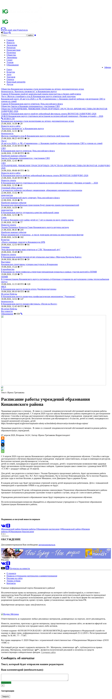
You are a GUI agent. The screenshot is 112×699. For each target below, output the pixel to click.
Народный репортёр (16, 82)
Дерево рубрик (13, 581)
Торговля (11, 77)
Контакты (11, 583)
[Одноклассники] (2, 438)
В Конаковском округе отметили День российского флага (28, 151)
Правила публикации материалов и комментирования (32, 576)
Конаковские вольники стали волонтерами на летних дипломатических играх (37, 121)
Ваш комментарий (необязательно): (22, 669)
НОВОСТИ (9, 118)
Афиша (107, 67)
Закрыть (5, 696)
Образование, (42, 529)
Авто (9, 74)
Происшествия (13, 50)
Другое (10, 84)
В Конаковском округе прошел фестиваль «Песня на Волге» (29, 304)
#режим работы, (28, 529)
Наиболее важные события (13, 156)
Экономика (12, 57)
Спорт (9, 60)
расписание (54, 529)
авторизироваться (47, 545)
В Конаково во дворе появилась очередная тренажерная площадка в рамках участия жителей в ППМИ (49, 272)
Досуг (4, 141)
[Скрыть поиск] (35, 35)
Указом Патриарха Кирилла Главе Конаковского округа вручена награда (35, 227)
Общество (11, 55)
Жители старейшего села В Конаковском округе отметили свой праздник (35, 136)
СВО (3, 148)
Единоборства (7, 269)
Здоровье (5, 247)
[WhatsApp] (2, 451)
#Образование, (15, 531)
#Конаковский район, (11, 529)
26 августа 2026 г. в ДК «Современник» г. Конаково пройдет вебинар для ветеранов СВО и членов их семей (51, 143)
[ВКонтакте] (2, 441)
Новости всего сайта (10, 126)
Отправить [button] (6, 682)
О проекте (11, 573)
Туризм (10, 62)
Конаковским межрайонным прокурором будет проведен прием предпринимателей (40, 205)
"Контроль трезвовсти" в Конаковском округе (22, 128)
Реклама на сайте (15, 578)
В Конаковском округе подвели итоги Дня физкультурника (28, 289)
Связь (3, 217)
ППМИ (4, 277)
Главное (10, 40)
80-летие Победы (9, 294)
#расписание (28, 531)
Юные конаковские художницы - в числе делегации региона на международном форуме (42, 235)
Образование (13, 65)
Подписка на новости (20, 568)
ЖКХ (3, 286)
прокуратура (7, 195)
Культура (11, 72)
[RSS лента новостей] (7, 568)
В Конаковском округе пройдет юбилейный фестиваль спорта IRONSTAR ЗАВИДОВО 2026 (44, 175)
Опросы (10, 79)
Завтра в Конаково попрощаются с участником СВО (25, 158)
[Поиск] (10, 32)
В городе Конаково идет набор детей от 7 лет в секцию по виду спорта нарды (37, 220)
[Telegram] (2, 448)
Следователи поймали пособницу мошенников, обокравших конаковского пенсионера (41, 190)
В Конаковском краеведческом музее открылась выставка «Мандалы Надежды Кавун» (41, 257)
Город (9, 69)
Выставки (5, 262)
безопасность (7, 133)
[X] (2, 444)
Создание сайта (48, 652)
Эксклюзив (12, 45)
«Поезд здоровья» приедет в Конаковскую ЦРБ (23, 242)
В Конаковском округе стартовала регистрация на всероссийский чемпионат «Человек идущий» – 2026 (49, 183)
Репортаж (11, 47)
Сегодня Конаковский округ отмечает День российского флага (30, 197)
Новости (11, 42)
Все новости (7, 311)
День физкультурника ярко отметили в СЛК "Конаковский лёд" (31, 249)
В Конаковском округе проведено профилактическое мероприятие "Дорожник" (38, 296)
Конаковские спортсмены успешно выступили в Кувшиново (29, 264)
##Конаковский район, (70, 529)
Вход (6, 32)
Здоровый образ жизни (12, 188)
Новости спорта (8, 180)
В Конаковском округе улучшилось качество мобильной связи (30, 212)
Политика (11, 52)
